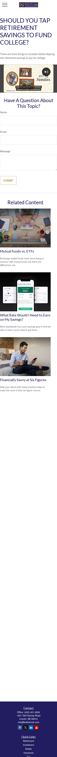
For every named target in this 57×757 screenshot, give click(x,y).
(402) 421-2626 (32, 712)
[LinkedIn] (31, 727)
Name (3, 112)
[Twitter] (25, 727)
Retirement (28, 740)
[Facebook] (20, 727)
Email (3, 132)
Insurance (29, 752)
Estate (28, 748)
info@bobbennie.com (28, 722)
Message (5, 151)
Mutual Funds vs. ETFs (17, 251)
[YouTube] (36, 727)
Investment (28, 744)
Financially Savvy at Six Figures (23, 380)
